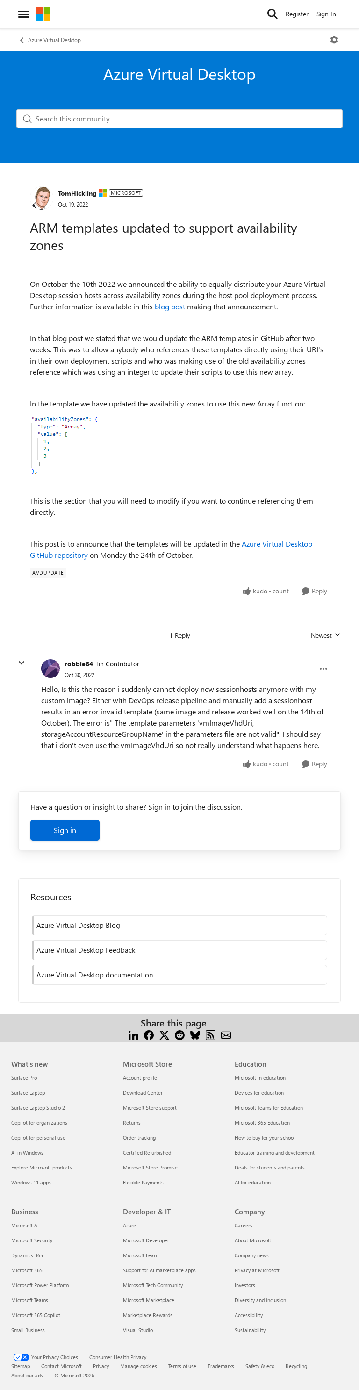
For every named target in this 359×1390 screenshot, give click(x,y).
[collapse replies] (21, 663)
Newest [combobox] (326, 635)
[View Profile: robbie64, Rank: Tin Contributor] (50, 668)
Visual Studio (138, 1329)
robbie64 (79, 663)
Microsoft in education (260, 1077)
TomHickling (77, 193)
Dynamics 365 (27, 1255)
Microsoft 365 (27, 1270)
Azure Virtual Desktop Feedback (85, 950)
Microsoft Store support (150, 1107)
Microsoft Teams (29, 1300)
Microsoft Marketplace (148, 1300)
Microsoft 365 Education (262, 1122)
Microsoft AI (25, 1225)
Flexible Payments (143, 1182)
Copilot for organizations (39, 1122)
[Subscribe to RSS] (210, 1034)
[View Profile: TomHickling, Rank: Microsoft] (41, 198)
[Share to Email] (226, 1034)
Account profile (140, 1077)
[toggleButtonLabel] (334, 39)
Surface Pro (24, 1077)
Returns (132, 1122)
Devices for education (259, 1092)
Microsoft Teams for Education (269, 1107)
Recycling (296, 1365)
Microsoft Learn (140, 1255)
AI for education (253, 1182)
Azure (129, 1225)
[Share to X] (164, 1034)
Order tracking (139, 1137)
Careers (243, 1225)
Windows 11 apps (31, 1182)
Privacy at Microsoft (257, 1270)
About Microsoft (253, 1240)
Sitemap (20, 1365)
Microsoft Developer (146, 1240)
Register (297, 13)
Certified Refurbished (147, 1152)
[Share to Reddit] (180, 1034)
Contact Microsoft (61, 1365)
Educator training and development (275, 1152)
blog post (170, 306)
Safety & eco (259, 1365)
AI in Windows (27, 1152)
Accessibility (249, 1315)
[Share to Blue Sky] (195, 1034)
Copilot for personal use (38, 1137)
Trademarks (221, 1365)
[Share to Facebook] (149, 1034)
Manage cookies (138, 1365)
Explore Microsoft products (41, 1167)
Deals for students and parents (270, 1167)
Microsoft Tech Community (153, 1285)
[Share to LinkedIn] (133, 1034)
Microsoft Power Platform (40, 1285)
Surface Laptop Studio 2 (38, 1107)
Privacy (101, 1365)
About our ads (27, 1375)
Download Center (143, 1092)
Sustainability (250, 1329)
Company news (252, 1255)
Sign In (326, 13)
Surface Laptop (28, 1092)
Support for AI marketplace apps (159, 1270)
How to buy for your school (265, 1137)
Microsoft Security (31, 1240)
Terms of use (182, 1365)
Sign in (65, 830)
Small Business (28, 1329)
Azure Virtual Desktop (54, 39)
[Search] (272, 14)
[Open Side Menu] (24, 14)
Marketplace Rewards (147, 1315)
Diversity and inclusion (260, 1300)
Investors (245, 1285)
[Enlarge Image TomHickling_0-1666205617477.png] (65, 444)
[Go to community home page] (43, 14)
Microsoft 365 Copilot (35, 1315)
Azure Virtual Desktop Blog (78, 925)
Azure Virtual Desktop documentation (94, 974)
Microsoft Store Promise (150, 1167)
